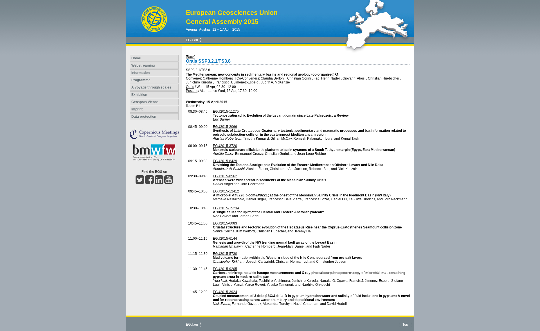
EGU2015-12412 (226, 191)
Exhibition (139, 95)
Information (140, 73)
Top (405, 325)
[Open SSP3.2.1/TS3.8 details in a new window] (336, 74)
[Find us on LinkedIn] (159, 182)
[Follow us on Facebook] (149, 182)
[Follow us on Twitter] (140, 182)
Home (136, 58)
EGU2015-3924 (225, 292)
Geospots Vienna (145, 102)
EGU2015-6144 (225, 239)
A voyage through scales (151, 87)
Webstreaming (143, 65)
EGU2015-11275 (226, 112)
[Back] (190, 57)
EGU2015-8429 (225, 161)
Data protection (143, 117)
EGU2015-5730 (225, 254)
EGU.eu (192, 40)
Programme (140, 80)
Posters (191, 91)
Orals (190, 87)
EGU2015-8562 (225, 176)
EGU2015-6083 (225, 223)
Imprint (137, 109)
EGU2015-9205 (225, 269)
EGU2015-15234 (226, 208)
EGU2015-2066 (225, 127)
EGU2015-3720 (225, 146)
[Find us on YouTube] (168, 182)
